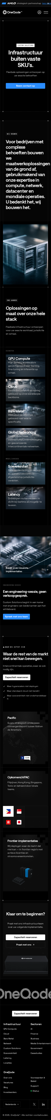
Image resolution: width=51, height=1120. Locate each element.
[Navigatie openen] (46, 12)
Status (36, 1091)
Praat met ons (23, 944)
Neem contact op (25, 85)
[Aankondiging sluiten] (48, 3)
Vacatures (8, 1082)
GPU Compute (10, 1029)
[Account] (39, 12)
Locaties (8, 1063)
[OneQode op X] (34, 1104)
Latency (7, 1058)
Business (35, 1038)
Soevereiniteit (10, 1053)
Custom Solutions (12, 1048)
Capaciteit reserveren (16, 677)
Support (35, 1086)
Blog (6, 1087)
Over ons (8, 1077)
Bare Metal (9, 1038)
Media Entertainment (41, 1043)
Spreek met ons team (16, 616)
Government (36, 1048)
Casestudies (36, 1053)
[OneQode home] (12, 12)
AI (31, 1029)
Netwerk (7, 1043)
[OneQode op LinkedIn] (43, 1104)
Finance (34, 1033)
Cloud (6, 1033)
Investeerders (10, 1092)
